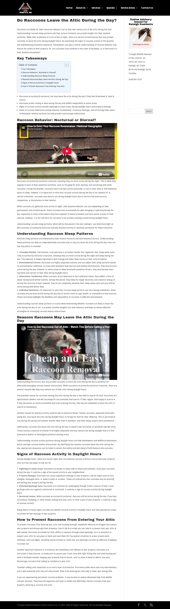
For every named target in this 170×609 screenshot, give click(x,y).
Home (69, 8)
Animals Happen (103, 604)
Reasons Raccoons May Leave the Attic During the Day (45, 79)
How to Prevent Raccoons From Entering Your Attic (43, 86)
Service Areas (128, 8)
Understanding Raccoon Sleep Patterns (38, 75)
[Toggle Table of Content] (65, 65)
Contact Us (147, 8)
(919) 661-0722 (135, 79)
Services (96, 8)
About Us (80, 8)
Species (110, 8)
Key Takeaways (28, 69)
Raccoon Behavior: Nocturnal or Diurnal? (39, 72)
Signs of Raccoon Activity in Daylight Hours (40, 82)
